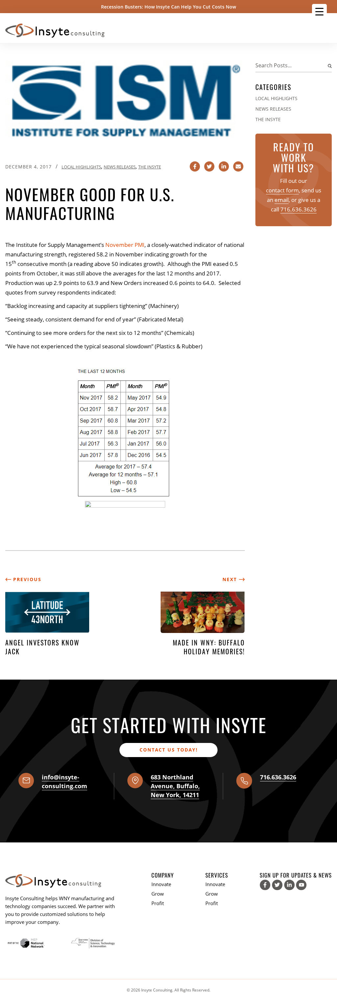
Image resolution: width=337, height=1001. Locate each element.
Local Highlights (81, 167)
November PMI (124, 245)
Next (230, 579)
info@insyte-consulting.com (64, 781)
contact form (282, 190)
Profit (157, 903)
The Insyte (149, 167)
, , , (175, 786)
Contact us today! (169, 750)
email (281, 200)
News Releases (120, 167)
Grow (157, 893)
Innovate (161, 884)
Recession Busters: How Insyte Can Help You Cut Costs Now (168, 7)
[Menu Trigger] (319, 11)
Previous (26, 579)
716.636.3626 (298, 209)
